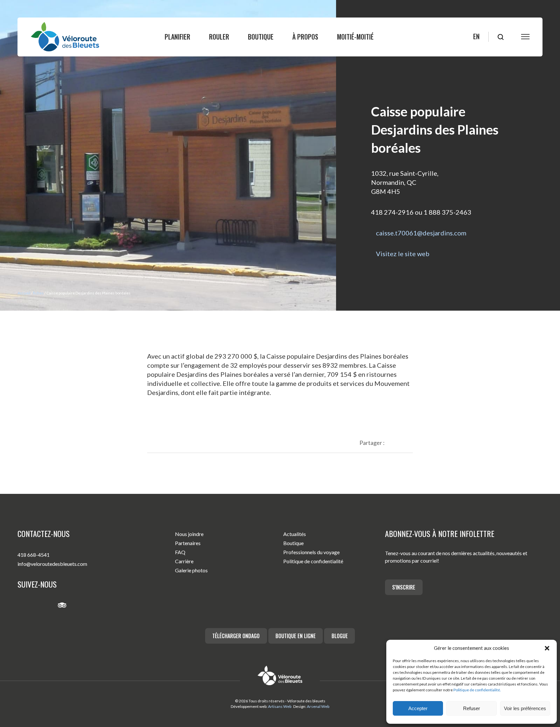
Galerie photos (191, 570)
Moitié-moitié (355, 37)
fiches (38, 293)
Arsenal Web (318, 706)
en (476, 36)
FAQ (180, 552)
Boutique (261, 37)
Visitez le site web (402, 253)
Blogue (340, 636)
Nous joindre (189, 534)
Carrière (184, 561)
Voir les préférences (525, 708)
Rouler (219, 37)
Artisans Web (279, 706)
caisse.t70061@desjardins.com (421, 233)
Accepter (417, 708)
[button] (547, 648)
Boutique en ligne (295, 636)
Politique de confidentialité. (477, 689)
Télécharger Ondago (236, 636)
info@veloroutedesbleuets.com (52, 564)
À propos (305, 37)
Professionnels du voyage (311, 552)
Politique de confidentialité (313, 561)
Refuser (471, 708)
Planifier (177, 37)
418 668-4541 (34, 555)
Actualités (294, 534)
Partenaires (188, 543)
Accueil (24, 293)
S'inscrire (403, 587)
